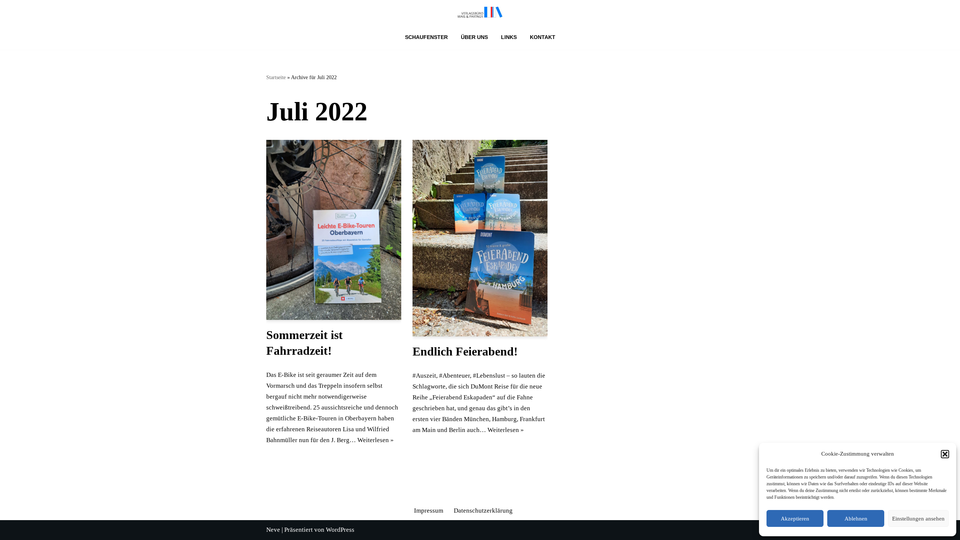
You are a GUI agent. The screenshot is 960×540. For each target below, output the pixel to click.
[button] (945, 454)
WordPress (340, 529)
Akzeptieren (795, 519)
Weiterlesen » (375, 440)
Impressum (428, 510)
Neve (273, 529)
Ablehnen (855, 519)
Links (509, 37)
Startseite (276, 77)
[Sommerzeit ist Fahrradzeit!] (333, 230)
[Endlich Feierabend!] (480, 238)
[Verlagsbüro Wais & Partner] (480, 12)
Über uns (474, 37)
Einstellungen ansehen (918, 519)
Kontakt (542, 37)
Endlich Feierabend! (465, 351)
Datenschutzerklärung (483, 510)
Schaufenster (426, 37)
